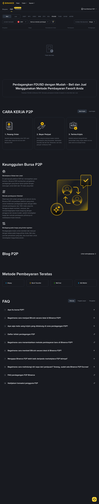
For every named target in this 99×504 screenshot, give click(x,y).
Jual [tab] (15, 16)
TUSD (60, 16)
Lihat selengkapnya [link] (87, 254)
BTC (29, 16)
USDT (24, 16)
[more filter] (53, 22)
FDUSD (54, 16)
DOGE (65, 16)
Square (31, 3)
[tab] (5, 9)
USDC (34, 16)
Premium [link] (18, 9)
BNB (39, 16)
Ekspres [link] (5, 9)
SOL (48, 16)
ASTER (71, 16)
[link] (13, 283)
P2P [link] (11, 9)
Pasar (18, 3)
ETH (44, 16)
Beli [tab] (7, 16)
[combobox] (22, 22)
